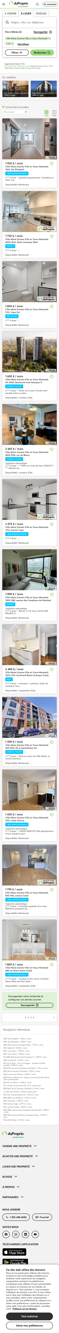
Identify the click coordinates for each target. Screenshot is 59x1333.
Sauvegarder (28, 1005)
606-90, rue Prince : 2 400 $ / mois (17, 1082)
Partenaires (10, 1197)
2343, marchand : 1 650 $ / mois (16, 1060)
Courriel (44, 1217)
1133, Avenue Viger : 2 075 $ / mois (17, 1104)
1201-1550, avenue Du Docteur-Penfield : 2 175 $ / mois (25, 1068)
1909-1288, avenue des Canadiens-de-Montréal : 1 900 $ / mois (26, 1111)
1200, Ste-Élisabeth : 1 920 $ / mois (17, 1039)
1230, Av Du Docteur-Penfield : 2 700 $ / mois (21, 1071)
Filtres (14, 52)
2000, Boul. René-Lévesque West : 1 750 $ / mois (23, 1045)
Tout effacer (23, 44)
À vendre (10, 13)
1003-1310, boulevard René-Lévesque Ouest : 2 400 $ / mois (25, 1116)
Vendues (41, 13)
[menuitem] (29, 1146)
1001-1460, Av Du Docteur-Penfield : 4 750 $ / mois (23, 1088)
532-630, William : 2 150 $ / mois (16, 1120)
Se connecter (50, 4)
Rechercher (40, 52)
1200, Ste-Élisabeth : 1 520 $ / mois (17, 1042)
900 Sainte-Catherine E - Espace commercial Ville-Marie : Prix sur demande (26, 1078)
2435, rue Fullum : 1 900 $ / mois (16, 1054)
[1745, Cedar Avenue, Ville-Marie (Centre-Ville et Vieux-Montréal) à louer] (29, 789)
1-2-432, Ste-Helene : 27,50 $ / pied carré (19, 1092)
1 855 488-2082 (18, 1217)
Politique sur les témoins (25, 1308)
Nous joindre (11, 1209)
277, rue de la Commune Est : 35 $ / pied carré (22, 1085)
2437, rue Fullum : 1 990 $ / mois (16, 1051)
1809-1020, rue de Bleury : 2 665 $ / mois (19, 1098)
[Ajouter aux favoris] (52, 163)
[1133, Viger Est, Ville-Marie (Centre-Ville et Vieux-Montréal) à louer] (29, 281)
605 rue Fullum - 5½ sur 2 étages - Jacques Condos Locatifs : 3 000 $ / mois (24, 1064)
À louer (26, 13)
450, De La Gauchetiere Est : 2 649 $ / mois (21, 1095)
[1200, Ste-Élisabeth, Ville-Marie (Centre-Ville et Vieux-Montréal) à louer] (29, 138)
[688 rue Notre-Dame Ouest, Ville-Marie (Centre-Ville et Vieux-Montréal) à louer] (29, 940)
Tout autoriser (29, 1316)
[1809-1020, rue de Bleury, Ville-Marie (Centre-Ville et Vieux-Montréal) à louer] (29, 424)
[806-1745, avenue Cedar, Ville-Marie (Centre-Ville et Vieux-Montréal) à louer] (29, 865)
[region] (29, 1298)
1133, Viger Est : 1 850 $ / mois (15, 1048)
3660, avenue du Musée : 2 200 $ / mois (19, 1074)
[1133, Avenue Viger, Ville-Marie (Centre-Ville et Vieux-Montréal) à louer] (29, 499)
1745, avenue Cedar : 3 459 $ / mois (17, 1107)
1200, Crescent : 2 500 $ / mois (15, 1101)
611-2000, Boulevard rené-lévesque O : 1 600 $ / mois (25, 1057)
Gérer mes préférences (29, 1325)
